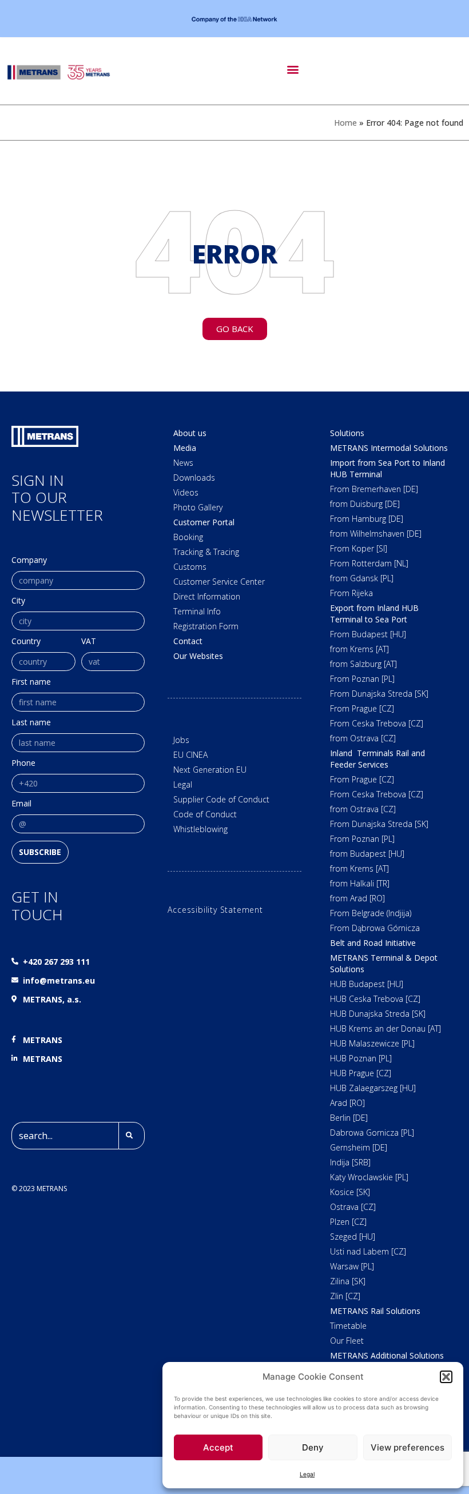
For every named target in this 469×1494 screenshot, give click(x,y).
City (18, 601)
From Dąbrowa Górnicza (375, 927)
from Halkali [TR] (359, 883)
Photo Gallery (197, 507)
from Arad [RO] (357, 898)
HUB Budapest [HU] (366, 983)
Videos (185, 492)
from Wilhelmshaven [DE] (376, 533)
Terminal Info (197, 611)
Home (345, 122)
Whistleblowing (200, 829)
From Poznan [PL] (362, 678)
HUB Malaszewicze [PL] (372, 1043)
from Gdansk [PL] (362, 578)
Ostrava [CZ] (353, 1206)
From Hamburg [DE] (366, 518)
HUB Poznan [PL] (361, 1058)
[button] (446, 1377)
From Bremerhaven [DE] (374, 489)
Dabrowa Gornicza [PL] (372, 1132)
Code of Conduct (205, 814)
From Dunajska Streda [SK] (379, 693)
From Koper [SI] (358, 548)
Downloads (194, 477)
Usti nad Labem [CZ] (368, 1251)
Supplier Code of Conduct (221, 799)
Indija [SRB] (350, 1162)
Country (26, 641)
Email (21, 804)
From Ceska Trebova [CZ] (376, 723)
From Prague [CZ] (362, 708)
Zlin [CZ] (345, 1296)
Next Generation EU (210, 769)
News (183, 462)
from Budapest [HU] (367, 853)
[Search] (131, 1135)
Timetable (348, 1325)
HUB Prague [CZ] (360, 1073)
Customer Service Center (219, 581)
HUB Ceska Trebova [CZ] (375, 998)
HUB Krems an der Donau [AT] (385, 1028)
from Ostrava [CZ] (363, 738)
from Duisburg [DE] (365, 503)
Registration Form (206, 626)
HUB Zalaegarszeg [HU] (373, 1087)
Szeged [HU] (352, 1236)
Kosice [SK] (350, 1192)
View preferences (407, 1447)
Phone (23, 763)
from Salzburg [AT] (363, 663)
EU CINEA (190, 754)
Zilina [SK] (347, 1281)
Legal (307, 1474)
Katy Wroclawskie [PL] (369, 1177)
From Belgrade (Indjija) (370, 913)
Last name (31, 723)
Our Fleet (347, 1340)
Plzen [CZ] (348, 1221)
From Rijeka (351, 593)
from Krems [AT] (359, 649)
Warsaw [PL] (352, 1266)
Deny (313, 1447)
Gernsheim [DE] (358, 1147)
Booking (188, 537)
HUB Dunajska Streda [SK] (378, 1013)
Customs (189, 566)
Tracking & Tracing (206, 551)
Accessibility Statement (215, 909)
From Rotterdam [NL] (369, 563)
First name (31, 682)
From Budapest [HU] (368, 634)
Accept (218, 1447)
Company (29, 560)
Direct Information (206, 596)
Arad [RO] (347, 1102)
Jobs (181, 739)
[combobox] (64, 1135)
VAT (88, 641)
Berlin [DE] (349, 1117)
